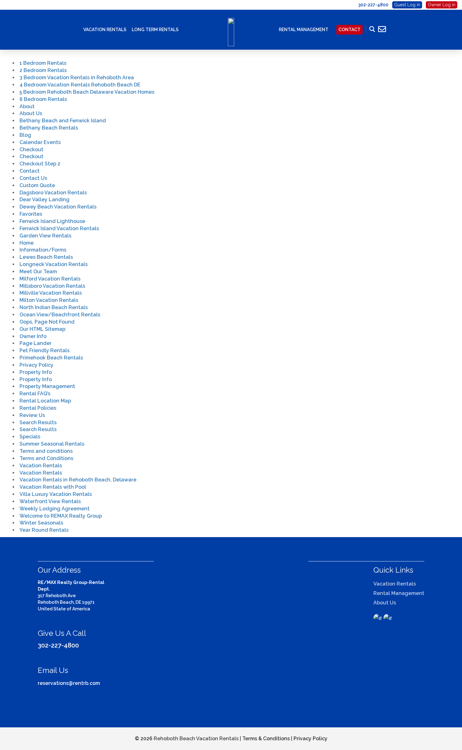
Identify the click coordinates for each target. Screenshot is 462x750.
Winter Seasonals (41, 523)
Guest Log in (407, 4)
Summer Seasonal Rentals (51, 444)
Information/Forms (42, 250)
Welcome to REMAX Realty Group (60, 516)
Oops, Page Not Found (46, 322)
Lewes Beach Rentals (46, 257)
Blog (25, 135)
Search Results (38, 422)
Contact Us (33, 178)
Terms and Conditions (46, 458)
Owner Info (33, 336)
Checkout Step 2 (39, 164)
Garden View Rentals (45, 236)
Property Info (35, 372)
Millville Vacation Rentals (50, 293)
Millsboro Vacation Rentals (52, 286)
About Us (30, 113)
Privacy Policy (36, 365)
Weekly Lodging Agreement (54, 509)
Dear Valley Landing (44, 200)
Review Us (32, 415)
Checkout (31, 150)
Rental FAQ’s (34, 394)
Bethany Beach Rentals (48, 128)
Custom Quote (37, 185)
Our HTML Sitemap (42, 329)
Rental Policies (37, 408)
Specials (29, 437)
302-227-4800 (58, 645)
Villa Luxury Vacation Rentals (55, 494)
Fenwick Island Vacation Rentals (59, 228)
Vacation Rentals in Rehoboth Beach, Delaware (77, 480)
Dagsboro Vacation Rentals (53, 193)
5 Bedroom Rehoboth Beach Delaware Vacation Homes (86, 92)
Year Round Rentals (44, 530)
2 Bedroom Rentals (43, 70)
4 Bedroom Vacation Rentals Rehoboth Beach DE (79, 85)
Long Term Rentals (155, 29)
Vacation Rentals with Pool (52, 487)
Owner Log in (441, 4)
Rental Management (303, 29)
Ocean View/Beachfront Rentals (59, 315)
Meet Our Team (38, 272)
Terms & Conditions (266, 739)
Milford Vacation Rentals (49, 279)
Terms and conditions (46, 451)
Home (26, 243)
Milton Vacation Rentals (48, 300)
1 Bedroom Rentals (42, 63)
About (27, 106)
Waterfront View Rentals (50, 501)
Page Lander (35, 343)
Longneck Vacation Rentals (53, 264)
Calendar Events (40, 142)
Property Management (47, 386)
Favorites (30, 214)
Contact (349, 29)
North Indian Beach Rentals (53, 307)
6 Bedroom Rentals (43, 99)
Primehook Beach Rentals (51, 358)
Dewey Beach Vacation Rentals (57, 207)
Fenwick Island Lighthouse (52, 221)
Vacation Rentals (104, 29)
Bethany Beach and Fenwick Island (62, 121)
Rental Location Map (45, 401)
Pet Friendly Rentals (44, 350)
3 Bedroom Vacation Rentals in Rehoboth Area (76, 78)
